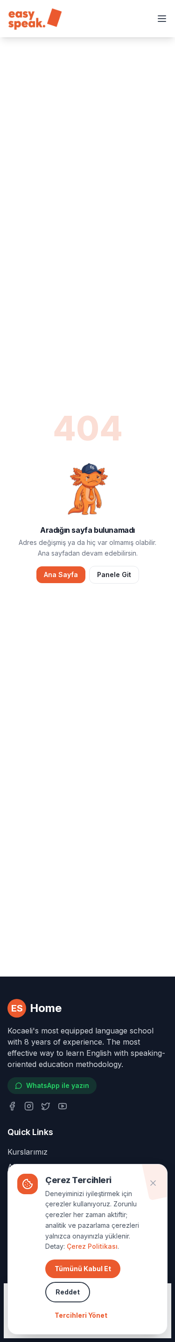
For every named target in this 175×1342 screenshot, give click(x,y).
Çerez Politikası (92, 1246)
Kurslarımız (27, 1151)
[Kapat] (153, 1183)
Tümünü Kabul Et (83, 1269)
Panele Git (114, 574)
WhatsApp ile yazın (57, 1085)
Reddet (68, 1292)
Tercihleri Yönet (81, 1315)
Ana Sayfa (61, 574)
